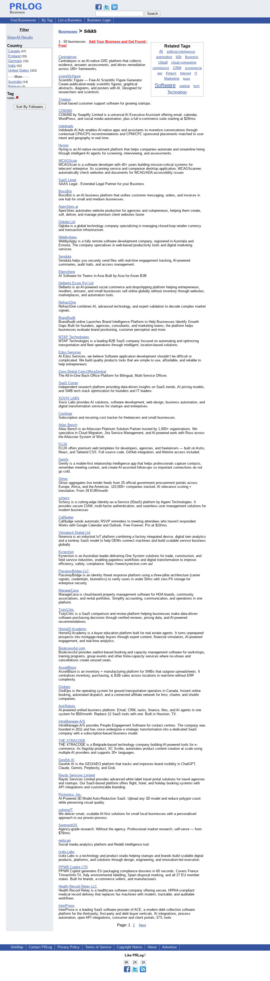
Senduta (65, 256)
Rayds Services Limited (77, 775)
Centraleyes (68, 57)
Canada (14, 51)
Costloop (65, 414)
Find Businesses (23, 20)
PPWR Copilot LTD (73, 867)
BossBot (65, 191)
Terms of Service (98, 947)
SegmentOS (68, 825)
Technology (177, 92)
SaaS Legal (67, 180)
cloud (162, 62)
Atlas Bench (68, 425)
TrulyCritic (66, 610)
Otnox (63, 479)
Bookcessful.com (72, 648)
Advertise (169, 947)
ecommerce (193, 68)
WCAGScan (68, 161)
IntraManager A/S (72, 721)
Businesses (68, 32)
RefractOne (67, 302)
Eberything (67, 272)
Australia (15, 82)
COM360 (65, 111)
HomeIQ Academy (72, 629)
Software (165, 85)
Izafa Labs (67, 852)
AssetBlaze (67, 667)
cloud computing (183, 62)
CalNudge (66, 517)
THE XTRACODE (72, 741)
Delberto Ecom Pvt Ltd (76, 283)
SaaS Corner (68, 383)
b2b (178, 57)
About (152, 947)
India (12, 66)
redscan (65, 840)
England (14, 56)
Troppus (65, 99)
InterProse (66, 906)
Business (191, 57)
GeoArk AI (66, 760)
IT (196, 73)
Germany (15, 61)
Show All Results (20, 37)
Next (142, 925)
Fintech (171, 73)
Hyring (63, 145)
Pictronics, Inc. (70, 794)
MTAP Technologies (74, 337)
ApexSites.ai (68, 207)
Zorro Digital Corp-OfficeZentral (82, 372)
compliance (161, 68)
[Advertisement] (237, 106)
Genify (64, 459)
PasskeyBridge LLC (74, 571)
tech (197, 86)
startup (184, 86)
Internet (185, 73)
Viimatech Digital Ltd (74, 533)
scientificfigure (70, 76)
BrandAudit (67, 318)
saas (11, 98)
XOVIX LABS (69, 398)
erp (159, 73)
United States (18, 70)
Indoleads (66, 126)
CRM (177, 68)
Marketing (171, 79)
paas (186, 79)
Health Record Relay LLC (78, 886)
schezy (64, 498)
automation (164, 57)
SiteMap (17, 947)
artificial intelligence (181, 52)
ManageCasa (69, 590)
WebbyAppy (68, 237)
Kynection (66, 552)
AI (161, 51)
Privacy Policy (68, 947)
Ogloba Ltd (67, 222)
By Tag (47, 20)
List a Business (70, 20)
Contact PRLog (40, 947)
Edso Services (70, 352)
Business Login (99, 20)
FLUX (63, 444)
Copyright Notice (129, 947)
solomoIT (66, 810)
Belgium (14, 86)
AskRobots (67, 706)
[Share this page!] (106, 9)
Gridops (64, 687)
